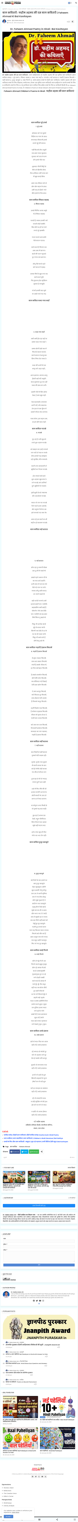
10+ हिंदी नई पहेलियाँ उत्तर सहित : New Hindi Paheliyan (57, 1420)
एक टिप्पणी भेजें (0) (39, 1206)
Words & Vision (9, 1488)
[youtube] (40, 1301)
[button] (76, 3)
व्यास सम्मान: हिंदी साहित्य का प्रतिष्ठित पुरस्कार (19, 1373)
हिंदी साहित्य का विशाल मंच (27, 1215)
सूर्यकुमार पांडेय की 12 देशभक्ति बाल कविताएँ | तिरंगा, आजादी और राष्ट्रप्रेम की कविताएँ (13, 1186)
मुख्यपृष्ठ (4, 9)
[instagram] (43, 1301)
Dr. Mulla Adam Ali (9, 1215)
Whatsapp (34, 1152)
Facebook (16, 1152)
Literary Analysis (9, 1506)
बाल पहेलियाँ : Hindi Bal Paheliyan (51, 1451)
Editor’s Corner (8, 1496)
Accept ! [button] (8, 1516)
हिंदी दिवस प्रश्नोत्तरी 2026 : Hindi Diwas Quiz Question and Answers (26, 1363)
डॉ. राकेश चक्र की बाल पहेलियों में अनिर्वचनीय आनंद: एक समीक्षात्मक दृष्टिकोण (20, 1420)
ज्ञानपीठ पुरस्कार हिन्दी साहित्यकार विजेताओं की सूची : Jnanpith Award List (33, 1345)
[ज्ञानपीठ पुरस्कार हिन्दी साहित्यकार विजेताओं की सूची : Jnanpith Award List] (39, 1327)
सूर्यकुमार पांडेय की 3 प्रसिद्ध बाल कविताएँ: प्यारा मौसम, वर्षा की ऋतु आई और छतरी (38, 1186)
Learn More (15, 1512)
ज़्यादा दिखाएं (71, 1168)
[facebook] (34, 1301)
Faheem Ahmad (13, 9)
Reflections (7, 1491)
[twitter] (37, 1301)
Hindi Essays (8, 1503)
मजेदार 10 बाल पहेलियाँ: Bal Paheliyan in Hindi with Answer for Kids (27, 1354)
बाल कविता (13, 1147)
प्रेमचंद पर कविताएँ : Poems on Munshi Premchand (21, 1382)
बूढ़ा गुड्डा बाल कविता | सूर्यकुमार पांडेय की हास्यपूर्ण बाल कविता (62, 1185)
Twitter (25, 1152)
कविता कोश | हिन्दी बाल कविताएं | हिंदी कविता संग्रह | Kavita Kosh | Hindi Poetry (31, 1135)
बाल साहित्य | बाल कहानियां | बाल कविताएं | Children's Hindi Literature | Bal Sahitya (33, 1138)
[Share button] (41, 1151)
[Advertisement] (39, 107)
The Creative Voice (10, 1493)
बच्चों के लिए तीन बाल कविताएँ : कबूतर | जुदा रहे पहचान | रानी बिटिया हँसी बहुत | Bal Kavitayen (36, 1142)
